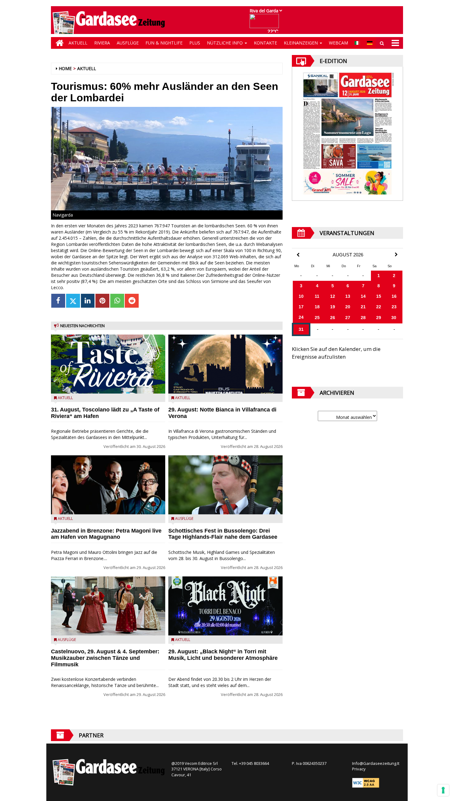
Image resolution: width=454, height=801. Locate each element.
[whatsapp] (117, 301)
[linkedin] (88, 301)
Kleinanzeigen (301, 43)
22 (378, 306)
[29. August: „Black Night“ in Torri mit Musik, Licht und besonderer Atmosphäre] (225, 605)
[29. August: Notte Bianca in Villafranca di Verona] (225, 364)
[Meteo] (266, 24)
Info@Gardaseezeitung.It (375, 763)
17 (301, 306)
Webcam (338, 43)
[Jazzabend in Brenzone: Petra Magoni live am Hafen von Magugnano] (108, 484)
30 (393, 317)
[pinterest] (102, 301)
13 (347, 296)
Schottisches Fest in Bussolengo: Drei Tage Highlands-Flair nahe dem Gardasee (222, 534)
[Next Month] (396, 255)
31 (301, 329)
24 (301, 317)
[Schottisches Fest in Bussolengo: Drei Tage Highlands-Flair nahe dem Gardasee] (225, 484)
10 (301, 296)
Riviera (102, 43)
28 (363, 317)
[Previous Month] (298, 255)
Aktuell (78, 43)
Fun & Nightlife (164, 43)
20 (347, 306)
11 (317, 296)
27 (347, 317)
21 (363, 306)
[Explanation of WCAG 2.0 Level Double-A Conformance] (365, 782)
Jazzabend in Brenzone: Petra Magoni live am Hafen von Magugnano (106, 534)
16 (394, 296)
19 (332, 306)
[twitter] (73, 301)
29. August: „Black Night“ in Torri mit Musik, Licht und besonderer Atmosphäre (223, 654)
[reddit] (132, 301)
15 (378, 296)
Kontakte (265, 43)
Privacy (359, 769)
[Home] (58, 43)
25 (317, 317)
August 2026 (348, 254)
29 (378, 317)
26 (332, 317)
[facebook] (58, 301)
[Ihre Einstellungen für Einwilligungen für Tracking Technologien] (443, 790)
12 (332, 296)
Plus (194, 43)
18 (317, 306)
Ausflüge (128, 43)
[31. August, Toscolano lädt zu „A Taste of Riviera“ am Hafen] (108, 364)
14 (363, 296)
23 (394, 306)
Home (65, 68)
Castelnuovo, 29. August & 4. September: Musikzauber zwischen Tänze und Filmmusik (105, 658)
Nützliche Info (225, 43)
